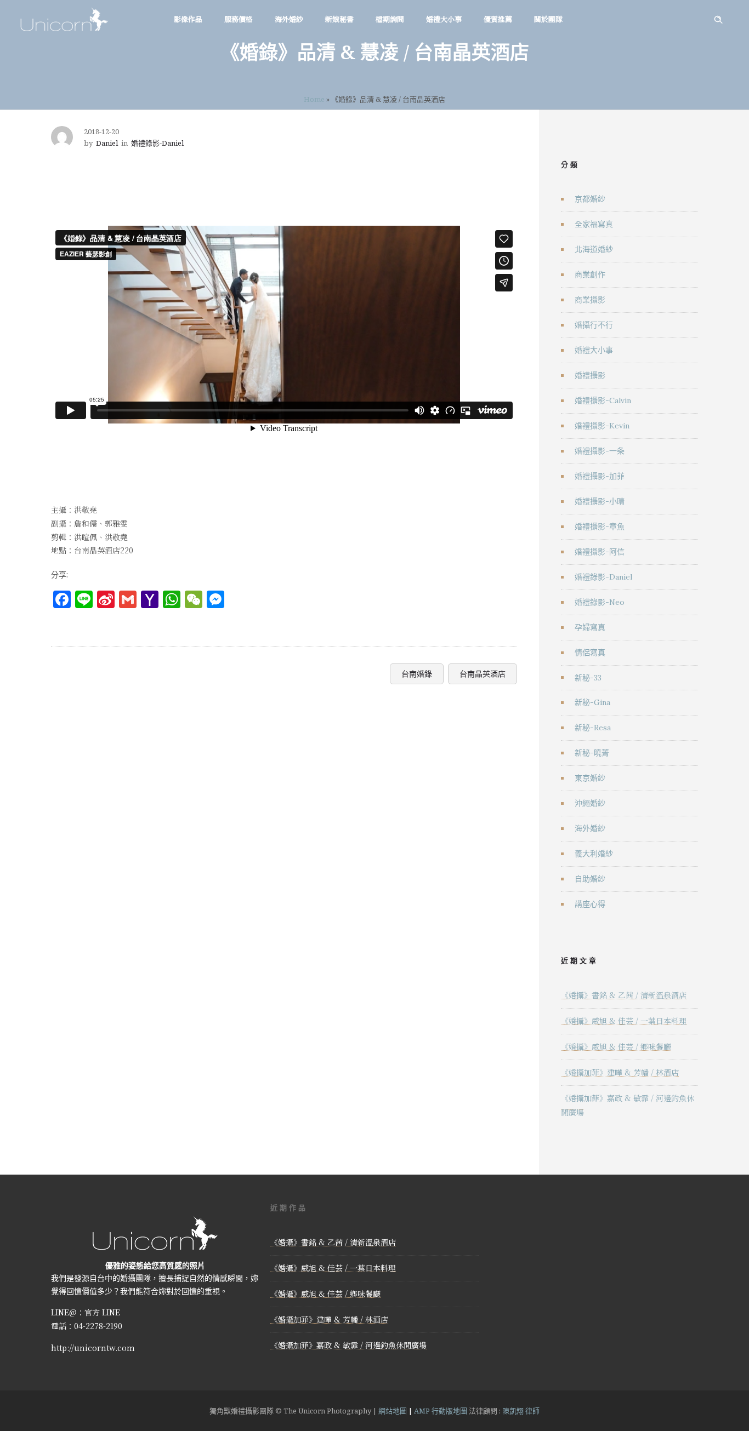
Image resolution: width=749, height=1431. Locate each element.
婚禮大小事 (444, 19)
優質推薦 (498, 19)
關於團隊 (548, 19)
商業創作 (590, 274)
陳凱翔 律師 (521, 1411)
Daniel (107, 143)
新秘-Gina (592, 702)
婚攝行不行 (594, 325)
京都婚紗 (590, 199)
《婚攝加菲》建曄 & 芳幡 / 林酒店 (620, 1072)
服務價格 (238, 19)
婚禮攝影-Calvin (603, 400)
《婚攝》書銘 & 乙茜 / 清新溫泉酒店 (623, 994)
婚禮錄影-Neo (600, 602)
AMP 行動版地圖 (440, 1411)
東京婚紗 (590, 778)
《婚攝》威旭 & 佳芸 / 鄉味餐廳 (616, 1046)
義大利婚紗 (594, 853)
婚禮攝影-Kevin (602, 426)
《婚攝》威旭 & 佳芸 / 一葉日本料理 (623, 1020)
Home (314, 99)
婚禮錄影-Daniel (603, 577)
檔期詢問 (390, 19)
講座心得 (590, 904)
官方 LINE (102, 1312)
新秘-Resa (593, 727)
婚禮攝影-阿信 (600, 552)
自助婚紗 (590, 879)
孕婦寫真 (590, 627)
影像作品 (188, 19)
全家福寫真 (594, 224)
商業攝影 (590, 300)
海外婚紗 (289, 19)
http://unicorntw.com (93, 1347)
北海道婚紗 (594, 249)
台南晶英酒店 (482, 673)
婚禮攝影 (590, 375)
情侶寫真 (590, 652)
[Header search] (718, 20)
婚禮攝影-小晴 (600, 501)
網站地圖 (392, 1411)
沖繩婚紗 (590, 803)
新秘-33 (588, 678)
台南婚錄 (416, 673)
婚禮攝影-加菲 (600, 476)
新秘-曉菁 (592, 753)
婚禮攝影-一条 (600, 451)
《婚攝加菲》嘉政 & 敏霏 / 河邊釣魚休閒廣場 (348, 1345)
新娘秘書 (339, 19)
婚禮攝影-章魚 (600, 526)
